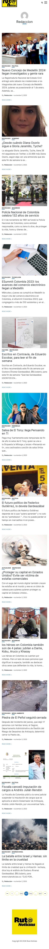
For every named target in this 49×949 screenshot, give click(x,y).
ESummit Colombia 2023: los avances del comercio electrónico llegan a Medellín (23, 285)
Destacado (6, 66)
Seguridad (16, 208)
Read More (6, 100)
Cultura (5, 350)
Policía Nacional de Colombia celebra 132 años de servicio (20, 214)
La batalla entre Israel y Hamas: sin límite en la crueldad (24, 858)
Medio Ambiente (18, 713)
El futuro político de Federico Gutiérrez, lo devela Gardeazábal (23, 504)
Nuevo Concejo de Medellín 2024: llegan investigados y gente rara (24, 72)
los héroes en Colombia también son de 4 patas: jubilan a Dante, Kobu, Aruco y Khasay (23, 648)
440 (21, 894)
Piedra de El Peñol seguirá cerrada (24, 717)
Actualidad (6, 568)
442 (30, 894)
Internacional (17, 852)
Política (15, 66)
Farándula (16, 426)
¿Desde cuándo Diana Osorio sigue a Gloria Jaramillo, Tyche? (22, 144)
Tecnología (16, 277)
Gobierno (15, 138)
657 (40, 894)
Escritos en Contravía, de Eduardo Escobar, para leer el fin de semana (24, 357)
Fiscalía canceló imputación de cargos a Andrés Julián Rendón (22, 788)
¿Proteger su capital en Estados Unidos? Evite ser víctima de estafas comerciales (22, 575)
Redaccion (8, 95)
